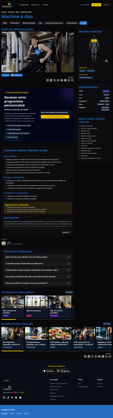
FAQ (40, 23)
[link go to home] (8, 387)
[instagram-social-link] (4, 397)
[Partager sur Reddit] (51, 80)
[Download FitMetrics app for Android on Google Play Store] (63, 371)
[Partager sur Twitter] (54, 80)
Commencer (96, 4)
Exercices (34, 5)
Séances (52, 393)
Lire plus (65, 232)
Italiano (26, 413)
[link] (95, 40)
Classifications (72, 23)
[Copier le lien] (47, 80)
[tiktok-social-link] (8, 397)
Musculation (101, 104)
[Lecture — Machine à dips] (37, 52)
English (12, 413)
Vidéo (5, 23)
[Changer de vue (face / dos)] (106, 61)
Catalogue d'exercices (57, 396)
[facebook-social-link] (12, 397)
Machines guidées (104, 101)
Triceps (82, 71)
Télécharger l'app (55, 387)
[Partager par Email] (72, 80)
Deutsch (19, 413)
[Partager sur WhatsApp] (68, 80)
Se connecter (85, 5)
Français (4, 413)
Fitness (107, 104)
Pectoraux (90, 71)
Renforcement (105, 107)
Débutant (106, 91)
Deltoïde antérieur (86, 78)
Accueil (3, 12)
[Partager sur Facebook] (61, 80)
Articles (45, 5)
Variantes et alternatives (54, 23)
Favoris (7, 75)
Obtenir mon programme (58, 383)
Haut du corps (105, 109)
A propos (100, 387)
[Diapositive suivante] (71, 304)
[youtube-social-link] (16, 397)
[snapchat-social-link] (20, 397)
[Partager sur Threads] (58, 80)
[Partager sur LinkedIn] (65, 80)
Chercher (53, 399)
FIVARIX (22, 392)
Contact (99, 383)
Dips (17, 12)
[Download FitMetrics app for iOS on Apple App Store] (48, 371)
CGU (79, 383)
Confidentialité (83, 387)
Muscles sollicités (29, 23)
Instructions (15, 23)
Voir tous (69, 292)
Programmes (24, 5)
